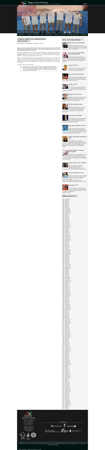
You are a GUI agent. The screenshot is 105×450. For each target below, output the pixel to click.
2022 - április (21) (65, 258)
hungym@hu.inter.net (29, 424)
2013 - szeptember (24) (66, 376)
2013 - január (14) (65, 385)
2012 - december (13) (66, 386)
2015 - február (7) (65, 357)
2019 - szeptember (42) (66, 294)
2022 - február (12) (65, 261)
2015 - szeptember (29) (66, 349)
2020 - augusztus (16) (66, 281)
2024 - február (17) (65, 233)
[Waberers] (56, 427)
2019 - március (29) (66, 301)
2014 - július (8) (65, 365)
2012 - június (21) (65, 393)
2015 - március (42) (66, 356)
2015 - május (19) (65, 354)
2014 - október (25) (66, 362)
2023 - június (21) (65, 242)
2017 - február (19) (65, 330)
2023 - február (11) (65, 247)
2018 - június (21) (65, 311)
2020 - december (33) (66, 277)
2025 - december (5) (66, 208)
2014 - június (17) (65, 367)
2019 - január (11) (65, 303)
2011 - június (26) (65, 407)
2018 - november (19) (66, 306)
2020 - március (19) (66, 287)
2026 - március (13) (66, 204)
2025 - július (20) (65, 214)
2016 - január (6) (65, 345)
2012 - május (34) (65, 394)
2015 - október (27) (66, 348)
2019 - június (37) (65, 298)
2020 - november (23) (66, 278)
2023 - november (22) (66, 237)
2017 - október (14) (66, 321)
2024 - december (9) (66, 222)
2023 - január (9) (65, 248)
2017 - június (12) (65, 325)
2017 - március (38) (66, 329)
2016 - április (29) (65, 341)
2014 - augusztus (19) (66, 364)
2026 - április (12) (65, 203)
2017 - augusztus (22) (66, 323)
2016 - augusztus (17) (66, 337)
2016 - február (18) (65, 344)
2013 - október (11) (66, 375)
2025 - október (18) (66, 210)
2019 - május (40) (65, 299)
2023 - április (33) (65, 245)
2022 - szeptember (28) (66, 253)
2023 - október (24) (66, 238)
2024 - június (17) (65, 229)
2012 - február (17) (65, 398)
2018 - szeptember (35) (66, 308)
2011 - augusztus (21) (66, 405)
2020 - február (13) (65, 288)
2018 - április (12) (65, 314)
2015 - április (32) (65, 355)
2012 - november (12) (66, 387)
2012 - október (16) (66, 388)
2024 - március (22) (66, 232)
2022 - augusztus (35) (66, 254)
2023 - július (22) (65, 241)
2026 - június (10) (65, 201)
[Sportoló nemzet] (52, 432)
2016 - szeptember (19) (66, 336)
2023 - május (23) (65, 243)
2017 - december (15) (66, 318)
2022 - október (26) (66, 252)
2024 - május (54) (65, 230)
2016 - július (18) (65, 338)
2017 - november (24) (66, 319)
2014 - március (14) (66, 370)
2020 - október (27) (66, 279)
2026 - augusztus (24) (66, 199)
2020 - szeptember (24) (66, 280)
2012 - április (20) (65, 395)
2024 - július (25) (65, 227)
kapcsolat (83, 34)
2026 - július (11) (65, 200)
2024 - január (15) (65, 234)
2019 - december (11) (66, 291)
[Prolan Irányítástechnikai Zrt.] (71, 427)
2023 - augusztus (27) (66, 240)
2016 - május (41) (65, 340)
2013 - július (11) (65, 378)
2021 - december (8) (66, 263)
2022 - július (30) (65, 255)
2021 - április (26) (65, 272)
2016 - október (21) (66, 334)
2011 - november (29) (66, 401)
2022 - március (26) (66, 260)
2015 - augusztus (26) (66, 350)
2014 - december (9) (66, 360)
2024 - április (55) (65, 231)
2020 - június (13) (65, 284)
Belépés (85, 4)
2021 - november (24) (66, 264)
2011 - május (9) (65, 408)
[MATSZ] (28, 416)
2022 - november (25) (66, 250)
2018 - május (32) (65, 312)
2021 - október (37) (66, 265)
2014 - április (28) (65, 369)
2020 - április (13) (65, 286)
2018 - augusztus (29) (66, 309)
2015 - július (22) (65, 352)
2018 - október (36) (66, 307)
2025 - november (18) (66, 209)
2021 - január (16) (65, 276)
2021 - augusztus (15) (66, 268)
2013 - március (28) (66, 383)
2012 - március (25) (66, 396)
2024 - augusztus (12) (66, 226)
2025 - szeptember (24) (66, 211)
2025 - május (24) (65, 216)
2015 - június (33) (65, 353)
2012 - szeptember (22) (66, 390)
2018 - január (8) (65, 317)
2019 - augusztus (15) (66, 295)
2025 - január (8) (65, 220)
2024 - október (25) (66, 224)
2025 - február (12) (65, 219)
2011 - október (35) (66, 402)
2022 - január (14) (65, 262)
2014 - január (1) (65, 371)
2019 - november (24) (66, 292)
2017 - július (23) (65, 324)
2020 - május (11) (65, 285)
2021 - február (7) (65, 275)
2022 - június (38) (65, 256)
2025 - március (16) (66, 218)
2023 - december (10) (66, 235)
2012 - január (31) (65, 399)
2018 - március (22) (66, 315)
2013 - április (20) (65, 382)
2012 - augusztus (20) (66, 391)
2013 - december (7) (66, 372)
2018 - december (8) (66, 304)
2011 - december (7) (66, 400)
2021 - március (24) (66, 273)
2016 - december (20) (66, 332)
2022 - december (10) (66, 249)
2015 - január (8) (65, 359)
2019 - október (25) (66, 293)
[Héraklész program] (64, 427)
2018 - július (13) (65, 310)
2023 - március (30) (66, 246)
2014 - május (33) (65, 368)
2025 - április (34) (65, 217)
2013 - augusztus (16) (66, 377)
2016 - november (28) (66, 333)
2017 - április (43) (65, 327)
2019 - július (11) (65, 296)
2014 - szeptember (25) (66, 363)
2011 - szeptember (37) (66, 403)
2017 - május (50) (65, 326)
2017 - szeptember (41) (66, 322)
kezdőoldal (22, 34)
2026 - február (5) (65, 206)
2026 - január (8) (65, 207)
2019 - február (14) (65, 302)
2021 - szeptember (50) (66, 266)
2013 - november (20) (66, 373)
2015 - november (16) (66, 347)
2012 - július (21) (65, 392)
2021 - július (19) (65, 269)
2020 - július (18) (65, 283)
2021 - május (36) (65, 271)
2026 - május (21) (65, 202)
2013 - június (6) (65, 379)
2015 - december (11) (66, 346)
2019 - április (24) (65, 300)
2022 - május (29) (65, 257)
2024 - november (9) (66, 223)
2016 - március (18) (66, 342)
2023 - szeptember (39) (66, 239)
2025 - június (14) (65, 215)
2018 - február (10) (65, 316)
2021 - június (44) (65, 270)
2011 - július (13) (65, 406)
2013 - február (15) (65, 384)
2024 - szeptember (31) (66, 225)
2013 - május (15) (65, 380)
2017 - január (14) (65, 331)
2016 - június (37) (65, 339)
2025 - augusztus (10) (66, 212)
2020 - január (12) (65, 289)
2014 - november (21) (66, 361)
